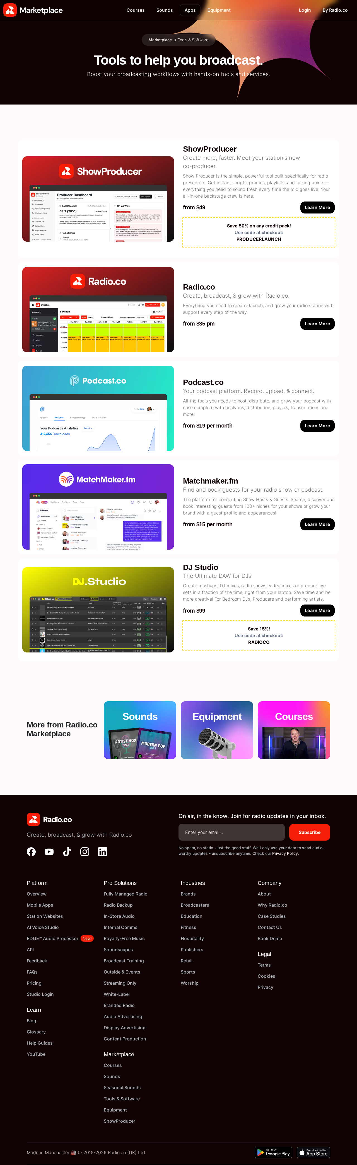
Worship (190, 983)
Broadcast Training (124, 960)
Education (191, 916)
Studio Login (40, 994)
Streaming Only (120, 983)
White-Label (117, 994)
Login (305, 10)
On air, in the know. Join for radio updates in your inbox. (252, 816)
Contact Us (270, 927)
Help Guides (40, 1043)
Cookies (266, 976)
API (30, 949)
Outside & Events (122, 972)
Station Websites (45, 916)
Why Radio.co (272, 905)
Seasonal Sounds (122, 1087)
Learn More (317, 207)
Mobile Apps (40, 905)
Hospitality (192, 938)
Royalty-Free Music (124, 938)
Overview (37, 894)
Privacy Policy (285, 853)
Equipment (219, 10)
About (264, 894)
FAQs (32, 972)
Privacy (265, 987)
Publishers (192, 949)
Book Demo (270, 938)
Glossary (36, 1032)
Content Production (125, 1039)
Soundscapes (118, 949)
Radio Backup (118, 905)
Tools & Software (122, 1098)
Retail (186, 960)
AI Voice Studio (43, 927)
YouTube (36, 1054)
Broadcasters (195, 905)
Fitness (188, 927)
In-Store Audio (119, 916)
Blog (31, 1020)
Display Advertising (125, 1027)
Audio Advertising (123, 1016)
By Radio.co (335, 10)
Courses (136, 10)
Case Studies (272, 916)
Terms (264, 965)
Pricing (34, 983)
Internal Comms (121, 927)
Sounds (164, 10)
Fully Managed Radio (126, 894)
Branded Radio (119, 1005)
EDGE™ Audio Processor (52, 938)
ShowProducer (119, 1121)
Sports (188, 972)
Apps (190, 10)
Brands (188, 894)
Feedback (37, 960)
